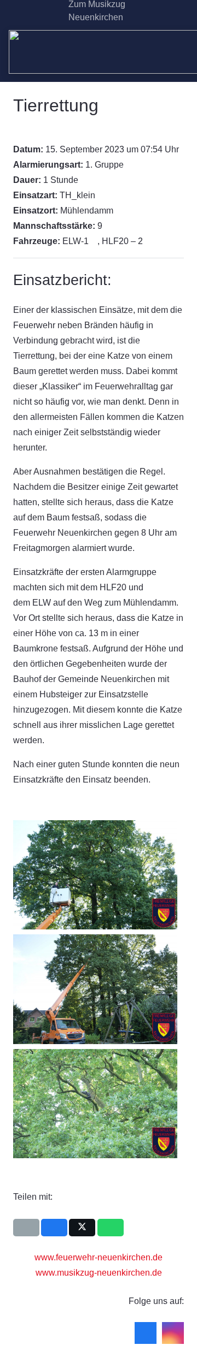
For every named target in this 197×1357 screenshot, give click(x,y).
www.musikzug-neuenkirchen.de (99, 1272)
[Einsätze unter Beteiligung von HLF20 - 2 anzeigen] (148, 241)
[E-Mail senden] (26, 1227)
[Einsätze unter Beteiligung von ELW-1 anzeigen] (94, 241)
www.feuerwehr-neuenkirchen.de (98, 1257)
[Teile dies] (54, 1227)
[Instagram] (47, 11)
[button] (182, 10)
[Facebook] (29, 11)
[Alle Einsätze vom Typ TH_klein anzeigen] (100, 195)
